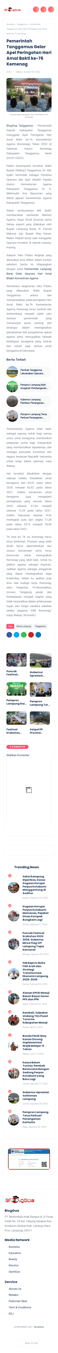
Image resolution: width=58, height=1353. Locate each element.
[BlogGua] (12, 9)
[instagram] (38, 1334)
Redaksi (13, 1294)
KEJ (11, 1313)
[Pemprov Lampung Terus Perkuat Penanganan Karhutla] (12, 416)
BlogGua (39, 1327)
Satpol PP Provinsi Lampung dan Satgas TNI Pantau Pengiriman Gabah (39, 731)
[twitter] (16, 635)
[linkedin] (38, 635)
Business (14, 1246)
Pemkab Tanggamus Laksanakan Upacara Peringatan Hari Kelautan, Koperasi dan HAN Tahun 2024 (34, 372)
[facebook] (9, 635)
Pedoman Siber (18, 1301)
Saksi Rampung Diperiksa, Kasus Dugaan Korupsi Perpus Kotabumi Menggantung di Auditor (34, 885)
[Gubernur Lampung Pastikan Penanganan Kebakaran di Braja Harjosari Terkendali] (12, 401)
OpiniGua (14, 1271)
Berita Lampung (24, 626)
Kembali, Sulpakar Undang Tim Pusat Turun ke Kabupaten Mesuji (35, 1017)
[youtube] (44, 1334)
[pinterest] (31, 635)
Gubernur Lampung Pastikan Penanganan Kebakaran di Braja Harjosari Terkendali (32, 401)
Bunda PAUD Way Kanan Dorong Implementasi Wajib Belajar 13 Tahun (34, 1042)
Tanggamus (22, 24)
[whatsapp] (24, 635)
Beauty (13, 1259)
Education (15, 1253)
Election (14, 1265)
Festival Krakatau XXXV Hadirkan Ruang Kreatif (16, 731)
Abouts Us (15, 1288)
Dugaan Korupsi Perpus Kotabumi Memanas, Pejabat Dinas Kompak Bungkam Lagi (36, 913)
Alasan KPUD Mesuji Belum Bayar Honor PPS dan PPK (36, 996)
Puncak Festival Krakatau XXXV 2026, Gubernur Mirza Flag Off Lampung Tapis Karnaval (16, 673)
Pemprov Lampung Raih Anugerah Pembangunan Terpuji (33, 386)
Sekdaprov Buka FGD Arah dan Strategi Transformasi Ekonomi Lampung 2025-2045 (35, 971)
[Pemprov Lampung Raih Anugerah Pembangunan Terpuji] (12, 386)
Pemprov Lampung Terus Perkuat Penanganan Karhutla (33, 416)
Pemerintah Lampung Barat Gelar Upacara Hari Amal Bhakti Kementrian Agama (29, 273)
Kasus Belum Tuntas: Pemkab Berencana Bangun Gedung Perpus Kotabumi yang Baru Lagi (36, 1071)
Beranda (10, 24)
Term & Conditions (20, 1307)
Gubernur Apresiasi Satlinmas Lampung (37, 674)
